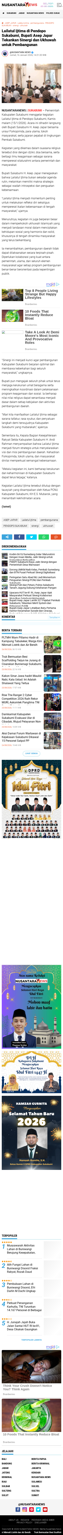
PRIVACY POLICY (24, 1522)
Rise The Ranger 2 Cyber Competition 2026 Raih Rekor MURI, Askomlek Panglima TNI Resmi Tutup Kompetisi (20, 700)
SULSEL (35, 1486)
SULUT (5, 1495)
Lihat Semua (31, 753)
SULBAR (6, 1486)
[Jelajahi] (59, 5)
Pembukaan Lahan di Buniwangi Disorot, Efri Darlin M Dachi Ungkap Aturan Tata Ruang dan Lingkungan (21, 1291)
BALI (4, 1459)
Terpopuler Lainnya (31, 1340)
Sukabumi (11, 13)
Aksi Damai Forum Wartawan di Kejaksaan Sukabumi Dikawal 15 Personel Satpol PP (21, 737)
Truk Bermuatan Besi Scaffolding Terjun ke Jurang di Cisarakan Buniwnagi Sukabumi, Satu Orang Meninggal (22, 662)
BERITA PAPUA (38, 1459)
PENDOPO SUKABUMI (15, 525)
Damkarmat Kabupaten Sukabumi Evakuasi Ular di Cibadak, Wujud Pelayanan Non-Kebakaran (21, 720)
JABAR (21, 13)
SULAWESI (36, 1481)
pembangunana (37, 23)
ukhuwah (24, 25)
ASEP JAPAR (10, 23)
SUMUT (35, 1495)
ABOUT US (13, 1520)
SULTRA (35, 1490)
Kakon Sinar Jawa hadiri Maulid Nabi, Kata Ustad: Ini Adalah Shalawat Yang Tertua (21, 679)
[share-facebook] (19, 537)
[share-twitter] (31, 537)
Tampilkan (53, 617)
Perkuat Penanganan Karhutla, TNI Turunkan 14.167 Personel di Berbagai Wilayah (24, 1308)
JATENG (6, 1472)
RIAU (4, 1481)
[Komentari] (56, 537)
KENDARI (36, 1472)
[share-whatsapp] (43, 537)
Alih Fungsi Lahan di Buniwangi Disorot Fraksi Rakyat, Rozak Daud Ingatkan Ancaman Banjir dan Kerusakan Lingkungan (24, 1272)
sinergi (16, 25)
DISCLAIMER (41, 1522)
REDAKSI (25, 1520)
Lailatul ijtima (23, 23)
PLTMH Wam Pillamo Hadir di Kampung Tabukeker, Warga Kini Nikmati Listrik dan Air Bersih (22, 641)
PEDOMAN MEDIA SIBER (42, 1520)
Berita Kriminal (40, 1463)
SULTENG (6, 1490)
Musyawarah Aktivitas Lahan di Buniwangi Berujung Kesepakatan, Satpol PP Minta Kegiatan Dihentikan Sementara (23, 1253)
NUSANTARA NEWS (35, 13)
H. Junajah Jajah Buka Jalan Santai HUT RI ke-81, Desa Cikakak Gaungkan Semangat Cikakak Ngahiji (23, 1328)
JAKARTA (36, 1468)
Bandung (7, 1463)
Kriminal (7, 1477)
